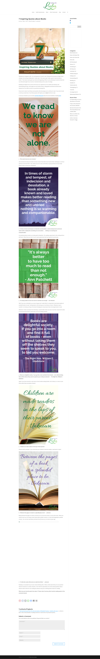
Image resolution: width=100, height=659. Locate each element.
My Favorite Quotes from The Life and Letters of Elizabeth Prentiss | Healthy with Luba (39, 611)
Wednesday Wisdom (74, 94)
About (47, 12)
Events (71, 59)
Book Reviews (73, 52)
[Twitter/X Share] (25, 601)
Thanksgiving (73, 87)
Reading (71, 80)
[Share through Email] (36, 601)
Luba (21, 21)
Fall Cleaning (72, 62)
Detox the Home (73, 57)
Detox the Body (32, 21)
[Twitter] (70, 22)
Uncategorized (73, 92)
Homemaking (73, 78)
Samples (72, 82)
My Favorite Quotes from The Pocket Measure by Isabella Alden (75, 109)
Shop (60, 12)
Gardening (72, 66)
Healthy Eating (73, 73)
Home (33, 12)
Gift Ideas (72, 69)
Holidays (72, 76)
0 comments (38, 21)
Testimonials (73, 85)
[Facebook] (70, 20)
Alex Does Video (33, 657)
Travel (71, 89)
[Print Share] (34, 601)
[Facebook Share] (23, 601)
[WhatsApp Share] (28, 601)
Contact (64, 12)
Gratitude (72, 71)
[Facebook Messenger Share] (31, 601)
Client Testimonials (53, 12)
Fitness (71, 64)
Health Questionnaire (40, 12)
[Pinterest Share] (20, 601)
